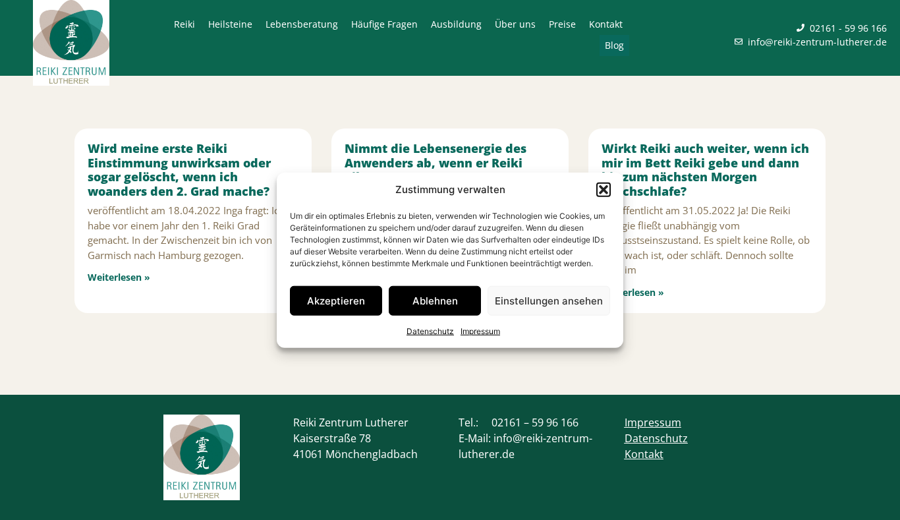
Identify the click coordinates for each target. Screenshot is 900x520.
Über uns (515, 24)
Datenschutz (430, 331)
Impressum (480, 331)
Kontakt (606, 24)
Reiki (184, 24)
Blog (614, 45)
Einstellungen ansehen (549, 300)
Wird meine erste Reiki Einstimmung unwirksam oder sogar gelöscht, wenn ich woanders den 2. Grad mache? (179, 169)
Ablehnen (435, 300)
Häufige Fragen (384, 24)
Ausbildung (456, 24)
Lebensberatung (302, 24)
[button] (603, 189)
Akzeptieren (336, 300)
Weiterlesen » (119, 277)
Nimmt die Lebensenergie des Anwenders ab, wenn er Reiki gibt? (435, 162)
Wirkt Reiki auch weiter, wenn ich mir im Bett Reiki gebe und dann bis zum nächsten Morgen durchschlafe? (705, 169)
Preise (562, 24)
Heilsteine (230, 24)
